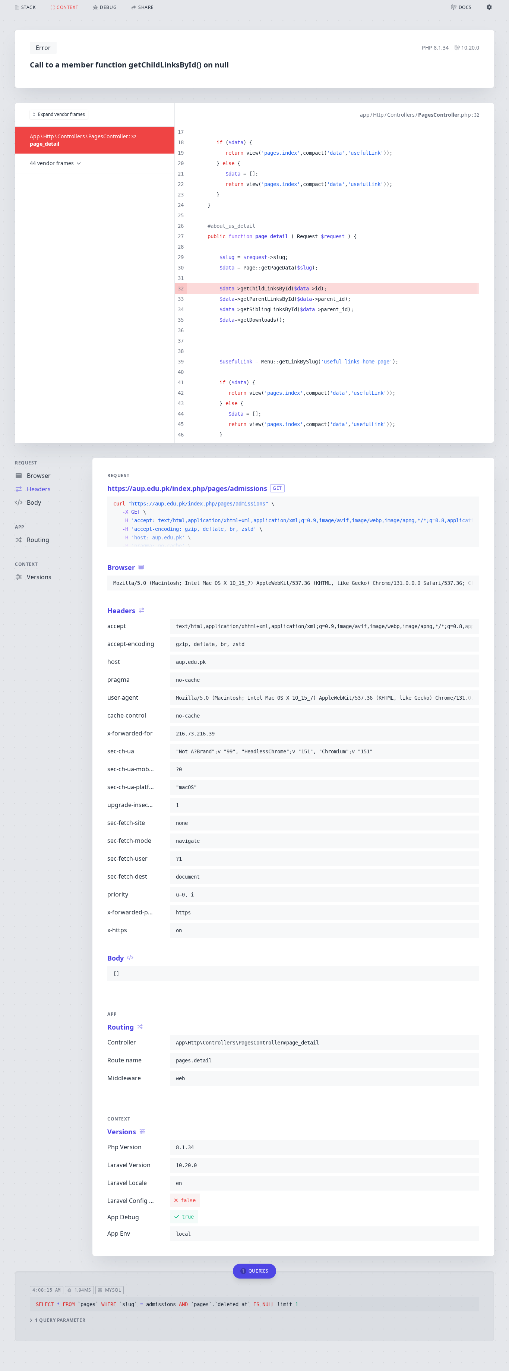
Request (26, 463)
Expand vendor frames (61, 114)
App (20, 527)
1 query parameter (60, 1320)
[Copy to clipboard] (470, 503)
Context (26, 564)
